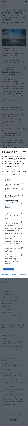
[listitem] (14, 180)
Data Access (14, 274)
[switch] (22, 183)
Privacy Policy (22, 274)
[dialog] (14, 213)
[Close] (24, 151)
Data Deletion (5, 274)
